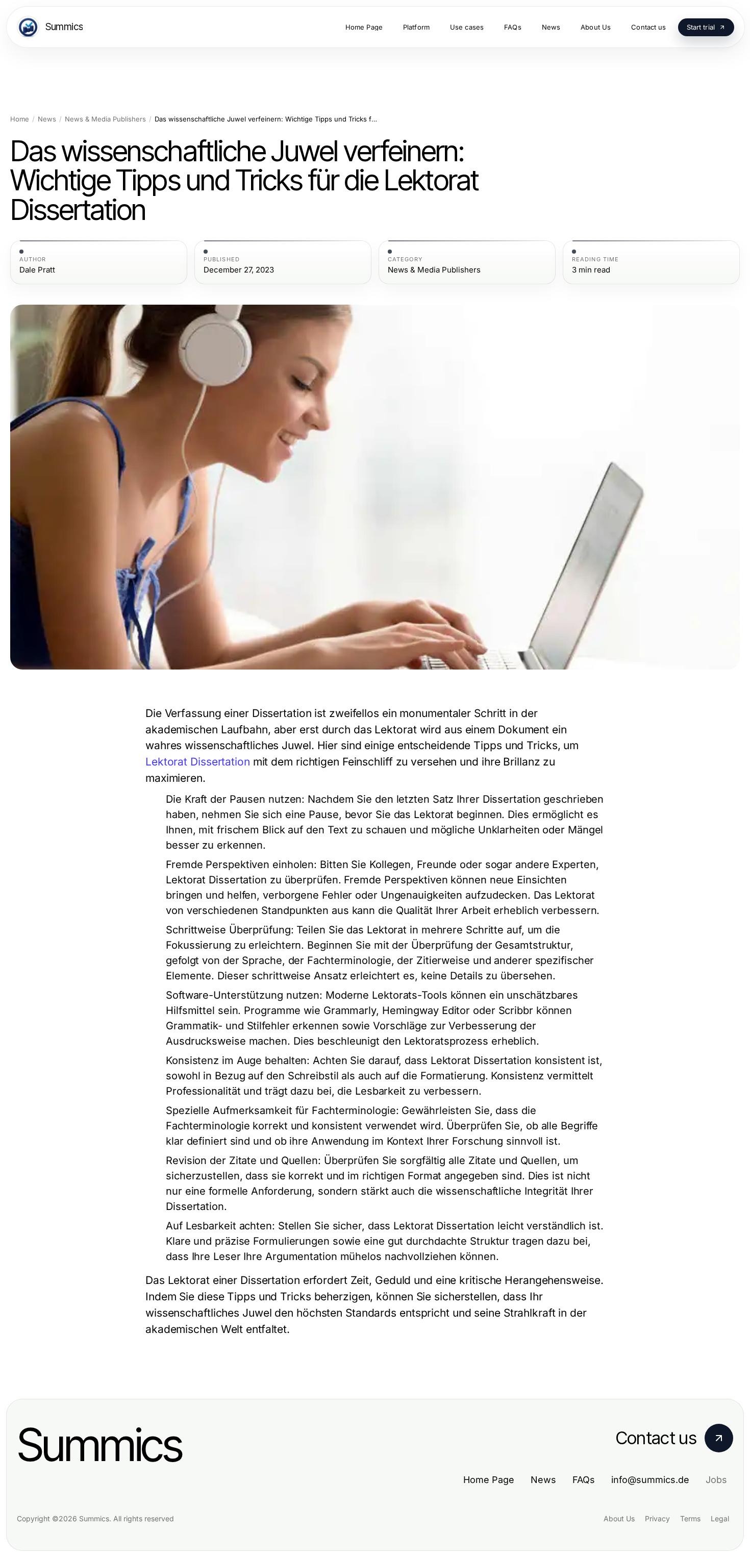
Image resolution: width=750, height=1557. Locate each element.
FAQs (583, 1479)
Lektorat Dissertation (197, 761)
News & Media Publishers (105, 119)
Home (19, 119)
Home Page (488, 1479)
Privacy (657, 1518)
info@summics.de (650, 1479)
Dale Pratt (37, 270)
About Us (619, 1518)
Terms (690, 1518)
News (47, 119)
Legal (720, 1518)
